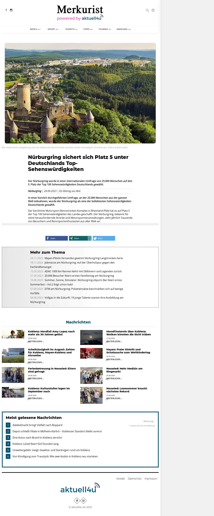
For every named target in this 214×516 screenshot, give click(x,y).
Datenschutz (134, 478)
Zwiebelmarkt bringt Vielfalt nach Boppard (37, 425)
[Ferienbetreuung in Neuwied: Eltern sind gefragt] (13, 375)
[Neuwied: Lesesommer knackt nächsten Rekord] (91, 395)
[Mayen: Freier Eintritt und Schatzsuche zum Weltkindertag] (91, 353)
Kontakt (120, 478)
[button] (56, 238)
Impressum (151, 478)
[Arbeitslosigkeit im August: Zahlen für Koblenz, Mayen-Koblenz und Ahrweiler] (13, 355)
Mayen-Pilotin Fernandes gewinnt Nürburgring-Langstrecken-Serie (84, 258)
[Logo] (80, 12)
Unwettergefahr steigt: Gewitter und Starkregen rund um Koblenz (51, 450)
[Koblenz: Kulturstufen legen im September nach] (13, 392)
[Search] (147, 9)
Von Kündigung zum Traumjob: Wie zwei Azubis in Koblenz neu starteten (55, 456)
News (35, 29)
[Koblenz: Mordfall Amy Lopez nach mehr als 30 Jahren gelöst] (13, 334)
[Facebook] (6, 10)
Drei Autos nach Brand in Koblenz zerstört (37, 437)
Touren (105, 29)
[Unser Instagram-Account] (83, 500)
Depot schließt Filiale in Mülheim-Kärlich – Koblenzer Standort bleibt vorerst (57, 431)
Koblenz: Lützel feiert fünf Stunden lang (36, 444)
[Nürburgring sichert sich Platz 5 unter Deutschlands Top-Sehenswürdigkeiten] (80, 93)
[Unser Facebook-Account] (77, 500)
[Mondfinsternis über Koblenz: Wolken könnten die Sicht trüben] (91, 337)
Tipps (88, 29)
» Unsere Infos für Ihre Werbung (142, 425)
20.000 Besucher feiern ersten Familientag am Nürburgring (79, 275)
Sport (53, 29)
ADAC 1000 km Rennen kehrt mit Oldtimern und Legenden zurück (83, 271)
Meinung (123, 29)
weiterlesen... (36, 341)
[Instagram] (11, 10)
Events (71, 29)
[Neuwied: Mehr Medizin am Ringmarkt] (91, 375)
